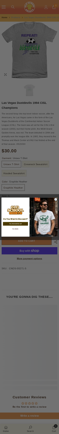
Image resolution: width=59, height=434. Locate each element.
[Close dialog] (55, 199)
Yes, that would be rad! (15, 223)
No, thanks (15, 228)
